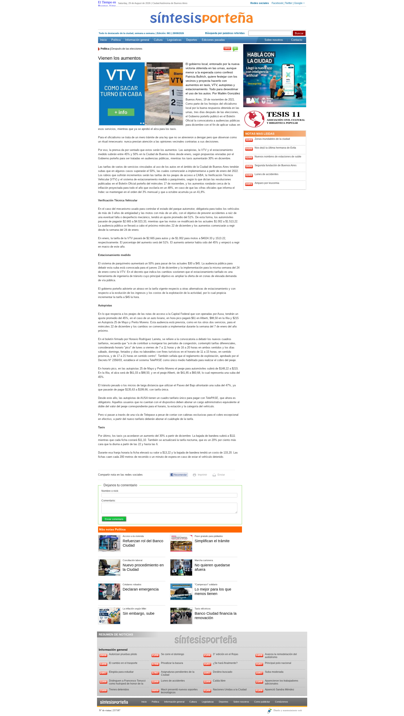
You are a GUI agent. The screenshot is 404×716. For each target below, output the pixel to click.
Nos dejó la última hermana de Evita (275, 147)
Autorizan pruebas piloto (123, 654)
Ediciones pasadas (213, 39)
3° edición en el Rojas (225, 654)
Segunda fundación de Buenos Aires (275, 165)
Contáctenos (281, 701)
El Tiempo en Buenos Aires (107, 4)
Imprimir (202, 474)
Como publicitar (262, 701)
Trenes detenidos (119, 689)
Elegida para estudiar (121, 671)
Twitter (288, 3)
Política (116, 39)
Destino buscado (222, 671)
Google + (299, 3)
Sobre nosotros (273, 39)
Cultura (158, 39)
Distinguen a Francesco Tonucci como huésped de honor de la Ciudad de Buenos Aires (127, 683)
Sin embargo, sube (138, 613)
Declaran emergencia (141, 589)
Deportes (191, 39)
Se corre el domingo (172, 654)
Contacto (296, 39)
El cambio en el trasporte (123, 663)
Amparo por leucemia (267, 183)
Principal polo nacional (278, 663)
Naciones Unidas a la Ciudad (230, 689)
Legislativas (174, 39)
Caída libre (219, 680)
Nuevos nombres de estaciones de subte (278, 156)
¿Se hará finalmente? (225, 663)
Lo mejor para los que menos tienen (213, 591)
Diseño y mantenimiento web (288, 710)
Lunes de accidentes (266, 174)
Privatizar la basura (172, 663)
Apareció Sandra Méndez (279, 689)
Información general (137, 39)
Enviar (221, 474)
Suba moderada (274, 671)
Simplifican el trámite (212, 541)
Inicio (103, 39)
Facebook (277, 3)
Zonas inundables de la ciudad (272, 138)
